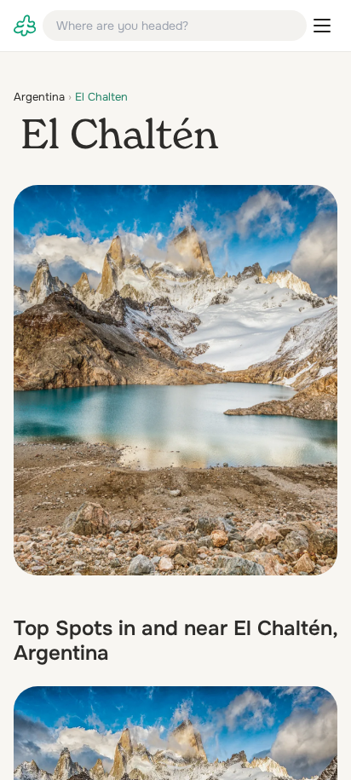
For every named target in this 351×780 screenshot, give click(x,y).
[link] (25, 25)
